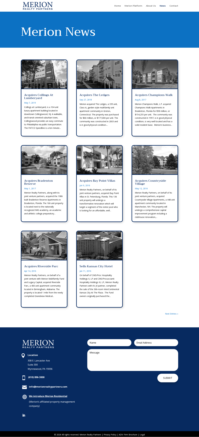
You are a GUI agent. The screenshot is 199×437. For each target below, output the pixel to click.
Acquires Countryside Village (150, 182)
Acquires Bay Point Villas (97, 180)
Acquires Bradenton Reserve (38, 182)
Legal (142, 434)
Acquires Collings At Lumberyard (38, 96)
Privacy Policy (110, 434)
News (163, 6)
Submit (167, 378)
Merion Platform (133, 6)
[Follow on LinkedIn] (24, 415)
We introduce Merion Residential (48, 396)
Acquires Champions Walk (154, 95)
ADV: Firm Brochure (128, 434)
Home (117, 6)
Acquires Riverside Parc (41, 266)
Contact (173, 6)
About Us (151, 6)
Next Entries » (171, 313)
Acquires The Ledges (95, 95)
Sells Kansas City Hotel (96, 266)
